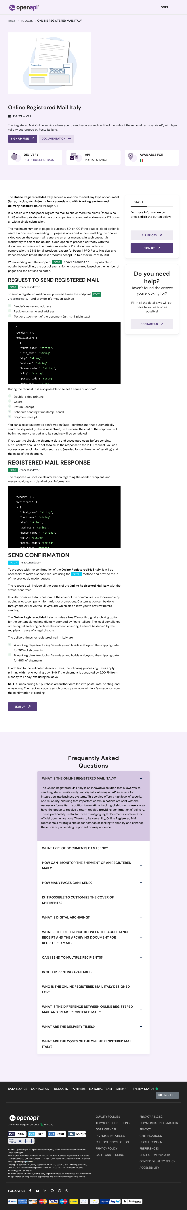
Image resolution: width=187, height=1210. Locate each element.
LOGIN (163, 7)
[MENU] (175, 7)
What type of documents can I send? (75, 848)
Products (26, 20)
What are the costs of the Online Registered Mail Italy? (87, 1044)
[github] (52, 1191)
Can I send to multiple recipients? (72, 957)
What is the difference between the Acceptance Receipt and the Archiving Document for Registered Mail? (85, 937)
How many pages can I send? (67, 883)
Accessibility (149, 1168)
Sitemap (122, 1089)
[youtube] (37, 1191)
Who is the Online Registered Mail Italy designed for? (86, 989)
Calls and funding (110, 1155)
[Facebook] (30, 1191)
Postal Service (96, 160)
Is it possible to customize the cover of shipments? (78, 900)
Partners (78, 1089)
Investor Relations (110, 1136)
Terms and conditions (112, 1123)
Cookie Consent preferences (152, 1145)
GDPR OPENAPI (106, 1129)
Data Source (17, 1089)
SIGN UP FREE (20, 138)
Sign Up (20, 706)
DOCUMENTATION (54, 138)
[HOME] (24, 7)
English (168, 1095)
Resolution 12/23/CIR (155, 1155)
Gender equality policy (157, 1161)
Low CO (48, 1124)
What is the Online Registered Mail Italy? (79, 778)
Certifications (151, 1136)
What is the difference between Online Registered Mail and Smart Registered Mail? (87, 1009)
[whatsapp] (66, 1191)
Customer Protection (112, 1142)
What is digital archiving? (66, 917)
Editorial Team (100, 1089)
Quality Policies (108, 1117)
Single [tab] (139, 202)
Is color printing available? (67, 972)
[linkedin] (45, 1191)
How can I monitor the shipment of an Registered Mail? (86, 865)
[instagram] (59, 1191)
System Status (146, 1089)
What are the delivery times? (68, 1027)
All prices (149, 235)
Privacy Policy (106, 1148)
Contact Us (149, 324)
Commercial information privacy (159, 1126)
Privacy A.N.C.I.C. (151, 1117)
